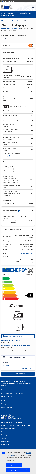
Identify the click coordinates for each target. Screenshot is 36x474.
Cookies (3, 438)
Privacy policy (5, 441)
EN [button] (33, 7)
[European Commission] (7, 6)
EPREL (13, 381)
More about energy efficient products (12, 393)
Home (3, 20)
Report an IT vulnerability (8, 432)
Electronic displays (14, 20)
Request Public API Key (8, 396)
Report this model (19, 373)
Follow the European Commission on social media (16, 425)
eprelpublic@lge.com (26, 253)
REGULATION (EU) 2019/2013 (10, 28)
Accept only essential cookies (18, 470)
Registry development (7, 407)
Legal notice (5, 444)
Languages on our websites (9, 435)
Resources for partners (8, 428)
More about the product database (11, 390)
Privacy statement (6, 404)
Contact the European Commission (11, 422)
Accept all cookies (14, 465)
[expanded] (32, 52)
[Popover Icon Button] (9, 156)
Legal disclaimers (6, 401)
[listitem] (16, 20)
